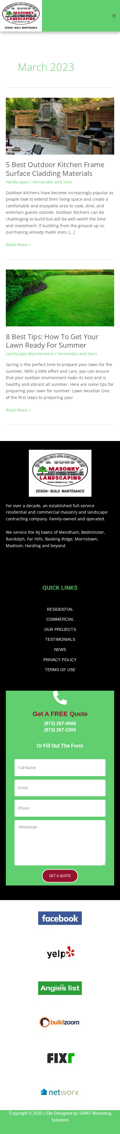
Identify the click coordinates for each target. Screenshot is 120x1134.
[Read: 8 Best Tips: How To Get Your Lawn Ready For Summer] (60, 297)
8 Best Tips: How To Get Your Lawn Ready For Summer (52, 341)
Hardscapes (17, 182)
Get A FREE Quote (60, 714)
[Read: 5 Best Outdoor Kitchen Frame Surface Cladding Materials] (60, 125)
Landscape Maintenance (30, 353)
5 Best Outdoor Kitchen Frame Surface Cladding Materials (55, 169)
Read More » (18, 244)
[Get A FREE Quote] (60, 698)
